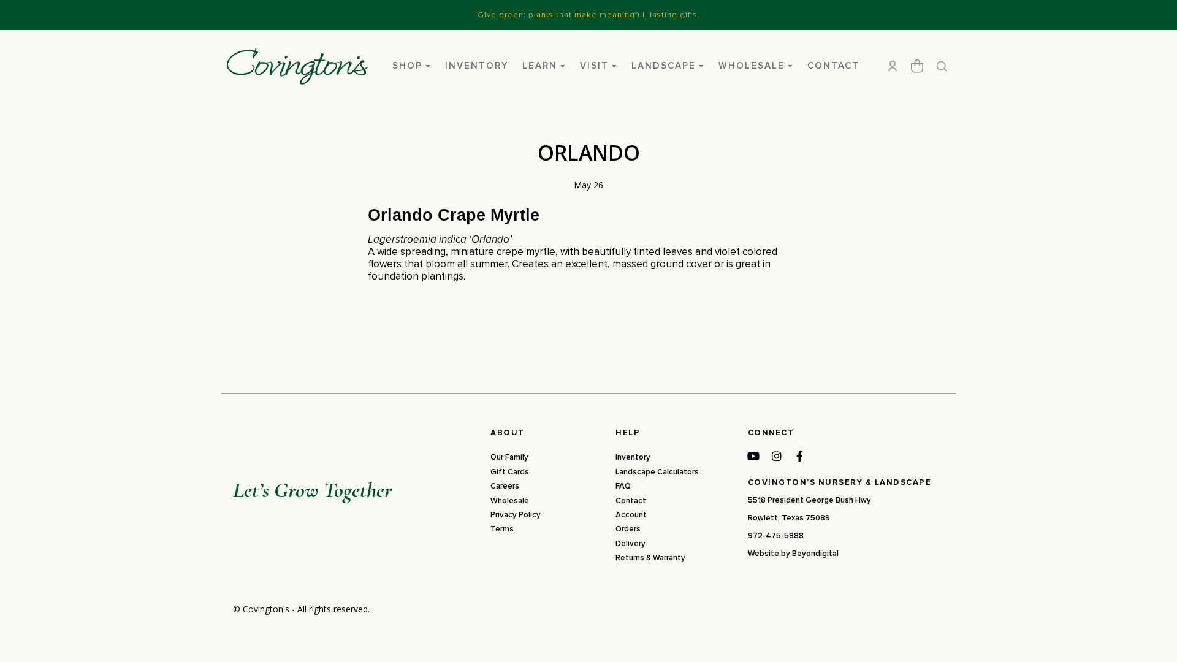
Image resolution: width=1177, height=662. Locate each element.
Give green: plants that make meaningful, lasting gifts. (589, 15)
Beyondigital (815, 553)
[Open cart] (917, 66)
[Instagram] (776, 456)
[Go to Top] (1152, 637)
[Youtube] (753, 456)
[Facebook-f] (800, 456)
